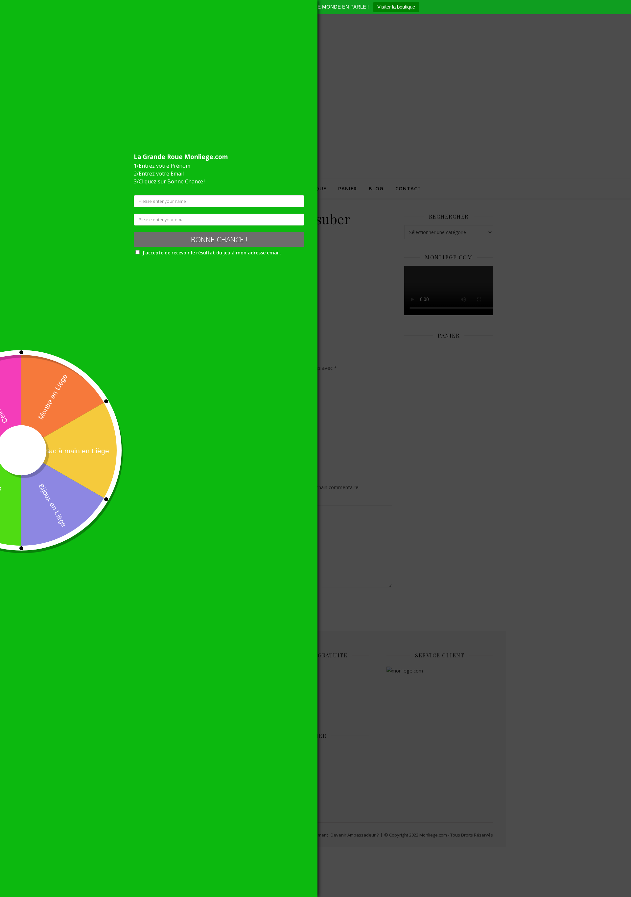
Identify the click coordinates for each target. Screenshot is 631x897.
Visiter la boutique (396, 7)
